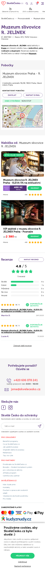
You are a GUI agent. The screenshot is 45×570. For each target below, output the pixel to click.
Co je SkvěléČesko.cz (11, 444)
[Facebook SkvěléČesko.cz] (3, 407)
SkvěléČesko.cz (7, 19)
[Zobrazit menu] (42, 3)
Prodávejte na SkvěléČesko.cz (15, 464)
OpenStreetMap (30, 126)
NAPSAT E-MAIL (33, 95)
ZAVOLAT (12, 95)
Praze (3, 48)
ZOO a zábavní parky (31, 11)
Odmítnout (22, 562)
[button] (6, 108)
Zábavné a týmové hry (10, 11)
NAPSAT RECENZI (31, 259)
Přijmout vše (22, 556)
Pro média (7, 499)
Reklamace (7, 453)
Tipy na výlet (8, 455)
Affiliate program (9, 473)
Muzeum (32, 53)
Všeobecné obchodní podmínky (15, 496)
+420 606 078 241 (26, 380)
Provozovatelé (24, 19)
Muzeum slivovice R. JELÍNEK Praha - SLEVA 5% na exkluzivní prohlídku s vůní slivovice (21, 310)
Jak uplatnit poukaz (10, 447)
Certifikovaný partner (11, 476)
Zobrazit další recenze (22, 346)
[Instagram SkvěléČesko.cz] (10, 407)
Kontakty (6, 487)
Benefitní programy (10, 441)
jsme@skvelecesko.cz (25, 389)
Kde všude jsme (9, 484)
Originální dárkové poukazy (13, 450)
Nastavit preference (22, 566)
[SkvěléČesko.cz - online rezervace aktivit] (12, 3)
